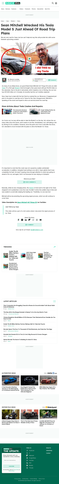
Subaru (31, 188)
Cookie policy (25, 478)
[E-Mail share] (40, 220)
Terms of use (41, 478)
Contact (48, 453)
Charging (10, 336)
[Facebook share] (18, 220)
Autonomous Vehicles (13, 331)
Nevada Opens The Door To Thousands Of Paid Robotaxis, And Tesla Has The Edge (27, 329)
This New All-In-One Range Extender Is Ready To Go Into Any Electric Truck (25, 312)
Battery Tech (11, 308)
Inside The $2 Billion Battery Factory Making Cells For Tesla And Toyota (24, 324)
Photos (34, 9)
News (2, 9)
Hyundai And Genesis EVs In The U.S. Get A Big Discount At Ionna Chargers (25, 334)
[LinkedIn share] (26, 220)
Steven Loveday (14, 79)
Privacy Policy (16, 469)
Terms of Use (11, 470)
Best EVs (47, 9)
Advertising (49, 450)
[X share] (22, 220)
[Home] (12, 3)
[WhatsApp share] (37, 220)
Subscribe (11, 466)
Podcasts (27, 9)
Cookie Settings (33, 478)
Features (13, 9)
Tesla (7, 21)
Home (2, 21)
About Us (48, 448)
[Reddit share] (33, 220)
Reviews (8, 9)
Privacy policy (17, 478)
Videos (21, 9)
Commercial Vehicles (14, 314)
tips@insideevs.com (36, 230)
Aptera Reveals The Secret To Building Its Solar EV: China (20, 339)
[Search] (53, 3)
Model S (13, 21)
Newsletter (40, 9)
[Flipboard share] (29, 220)
